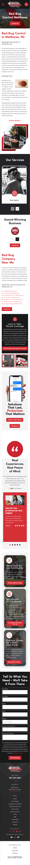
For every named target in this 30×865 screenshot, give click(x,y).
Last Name (5, 696)
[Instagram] (13, 831)
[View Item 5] (19, 544)
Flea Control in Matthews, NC (12, 297)
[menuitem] (15, 848)
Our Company (15, 801)
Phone (4, 704)
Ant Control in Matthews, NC (12, 293)
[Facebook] (10, 831)
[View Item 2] (12, 544)
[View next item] (17, 209)
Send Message (15, 758)
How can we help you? (8, 733)
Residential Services (15, 806)
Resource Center (15, 811)
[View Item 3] (14, 544)
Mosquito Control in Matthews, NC (13, 299)
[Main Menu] (3, 4)
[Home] (14, 4)
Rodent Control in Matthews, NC (13, 301)
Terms (15, 814)
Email (3, 711)
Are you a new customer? (8, 726)
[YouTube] (16, 831)
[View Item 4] (17, 544)
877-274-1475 (15, 778)
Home (15, 798)
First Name (5, 689)
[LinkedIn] (20, 831)
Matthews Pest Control (10, 291)
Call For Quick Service (14, 420)
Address (4, 718)
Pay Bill (15, 824)
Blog (15, 817)
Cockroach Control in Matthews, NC (14, 295)
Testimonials (15, 819)
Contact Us (15, 23)
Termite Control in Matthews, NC (13, 303)
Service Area (15, 809)
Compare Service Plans (15, 804)
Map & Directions (15, 791)
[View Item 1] (10, 544)
